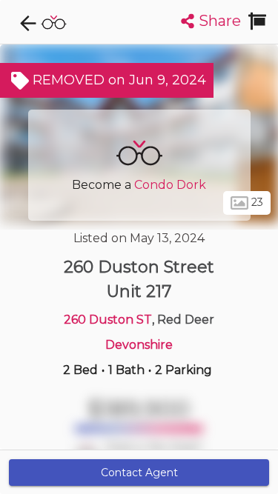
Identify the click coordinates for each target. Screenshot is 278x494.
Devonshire (139, 345)
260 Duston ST (108, 320)
